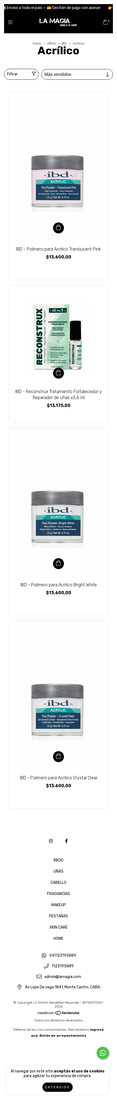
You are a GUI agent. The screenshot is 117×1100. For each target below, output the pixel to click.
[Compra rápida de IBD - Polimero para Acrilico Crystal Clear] (58, 756)
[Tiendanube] (59, 1014)
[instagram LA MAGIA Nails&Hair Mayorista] (51, 841)
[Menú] (11, 22)
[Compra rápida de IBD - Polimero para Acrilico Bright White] (58, 563)
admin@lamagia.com (62, 976)
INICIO (58, 860)
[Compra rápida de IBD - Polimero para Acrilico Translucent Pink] (58, 227)
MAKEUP (58, 905)
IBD (64, 43)
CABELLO (58, 882)
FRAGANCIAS (58, 893)
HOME (58, 938)
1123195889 (63, 966)
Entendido (57, 1087)
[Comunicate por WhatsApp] (103, 1053)
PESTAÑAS (58, 916)
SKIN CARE (59, 927)
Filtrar (12, 74)
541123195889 (62, 955)
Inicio (37, 43)
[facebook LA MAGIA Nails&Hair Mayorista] (66, 841)
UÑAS (51, 43)
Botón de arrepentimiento (62, 1035)
